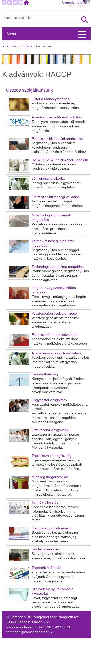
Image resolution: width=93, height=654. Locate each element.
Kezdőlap (11, 46)
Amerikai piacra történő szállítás (57, 117)
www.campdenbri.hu (22, 627)
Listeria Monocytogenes (50, 99)
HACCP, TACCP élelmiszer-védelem (60, 160)
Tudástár (27, 46)
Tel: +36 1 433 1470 (54, 627)
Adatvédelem (59, 646)
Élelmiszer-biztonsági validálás (56, 197)
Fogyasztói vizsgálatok (49, 400)
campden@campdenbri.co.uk (29, 632)
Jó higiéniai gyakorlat (48, 178)
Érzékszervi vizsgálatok (50, 430)
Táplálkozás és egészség (51, 456)
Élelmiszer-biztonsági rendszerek (58, 138)
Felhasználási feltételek (67, 651)
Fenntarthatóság (45, 374)
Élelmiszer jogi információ (52, 528)
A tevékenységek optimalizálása (57, 353)
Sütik (53, 641)
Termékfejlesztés (45, 502)
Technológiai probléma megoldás (58, 267)
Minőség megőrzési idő (50, 477)
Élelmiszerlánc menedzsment (55, 335)
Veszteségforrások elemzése (54, 313)
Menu (11, 34)
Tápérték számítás (46, 568)
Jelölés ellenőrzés (46, 549)
